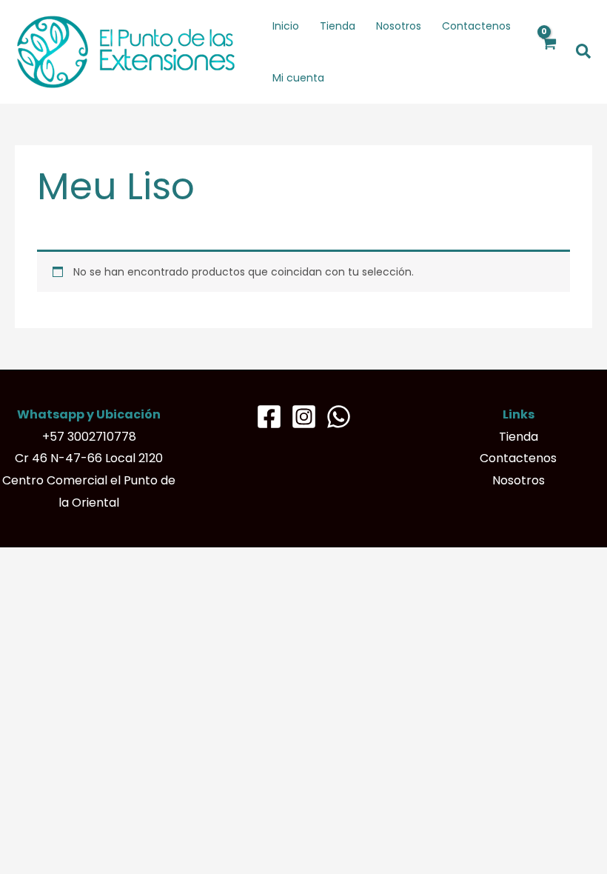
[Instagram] (304, 417)
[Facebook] (269, 417)
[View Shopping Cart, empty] (549, 52)
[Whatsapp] (339, 417)
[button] (584, 52)
